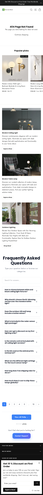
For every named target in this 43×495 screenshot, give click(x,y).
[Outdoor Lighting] (21, 213)
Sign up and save (9, 458)
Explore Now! (10, 490)
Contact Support (21, 436)
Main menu (6, 451)
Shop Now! (7, 246)
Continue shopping (21, 34)
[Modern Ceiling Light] (21, 119)
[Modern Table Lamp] (21, 165)
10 (33, 404)
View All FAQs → (21, 417)
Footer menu (7, 445)
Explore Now (7, 149)
